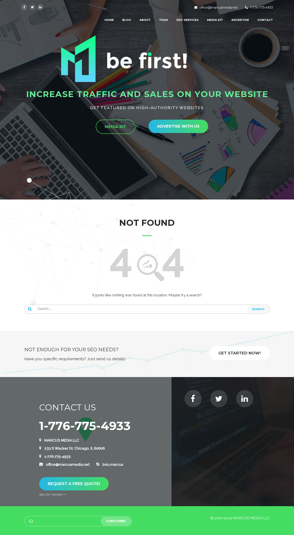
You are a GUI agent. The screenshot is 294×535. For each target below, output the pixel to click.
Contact (265, 20)
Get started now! (239, 353)
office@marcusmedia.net (218, 7)
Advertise (240, 20)
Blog (126, 20)
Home (109, 20)
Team (163, 20)
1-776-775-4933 (261, 7)
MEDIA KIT (215, 20)
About (145, 20)
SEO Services (187, 20)
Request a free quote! (74, 483)
